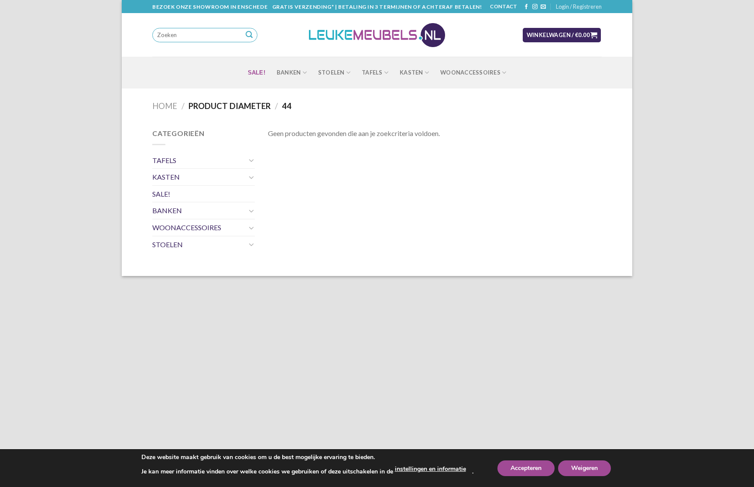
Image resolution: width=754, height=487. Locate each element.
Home (164, 106)
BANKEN (289, 72)
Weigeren (584, 468)
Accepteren (526, 468)
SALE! (256, 72)
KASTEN (411, 72)
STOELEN (331, 72)
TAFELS (372, 72)
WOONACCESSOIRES (470, 72)
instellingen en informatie (430, 469)
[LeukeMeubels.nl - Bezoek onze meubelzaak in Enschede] (377, 35)
